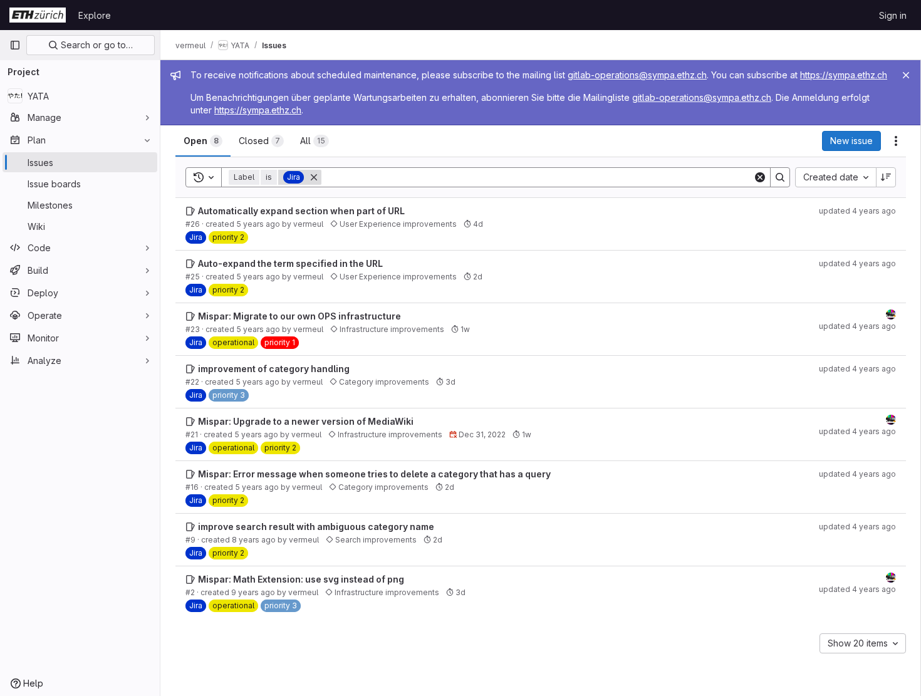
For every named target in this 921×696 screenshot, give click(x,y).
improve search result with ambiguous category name (316, 526)
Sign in (893, 15)
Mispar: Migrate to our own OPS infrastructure (299, 316)
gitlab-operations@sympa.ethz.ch (637, 75)
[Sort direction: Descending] (886, 177)
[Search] (780, 177)
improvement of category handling (274, 368)
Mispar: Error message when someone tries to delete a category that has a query (374, 474)
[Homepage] (37, 15)
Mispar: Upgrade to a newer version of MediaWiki (306, 421)
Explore (94, 15)
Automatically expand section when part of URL (301, 210)
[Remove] (313, 177)
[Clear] (760, 177)
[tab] (203, 141)
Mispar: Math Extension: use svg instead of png (301, 579)
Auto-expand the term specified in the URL (290, 263)
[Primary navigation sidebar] (15, 45)
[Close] (905, 75)
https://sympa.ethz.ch (843, 75)
